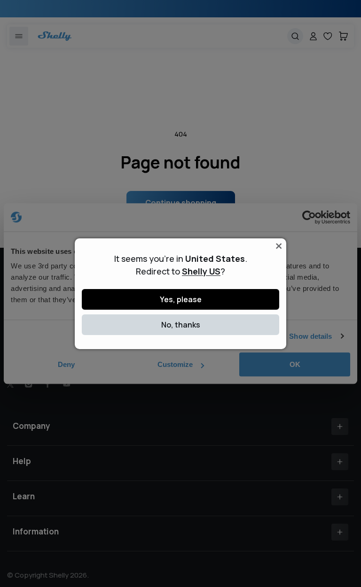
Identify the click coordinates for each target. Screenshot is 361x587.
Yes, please (181, 299)
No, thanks (180, 325)
